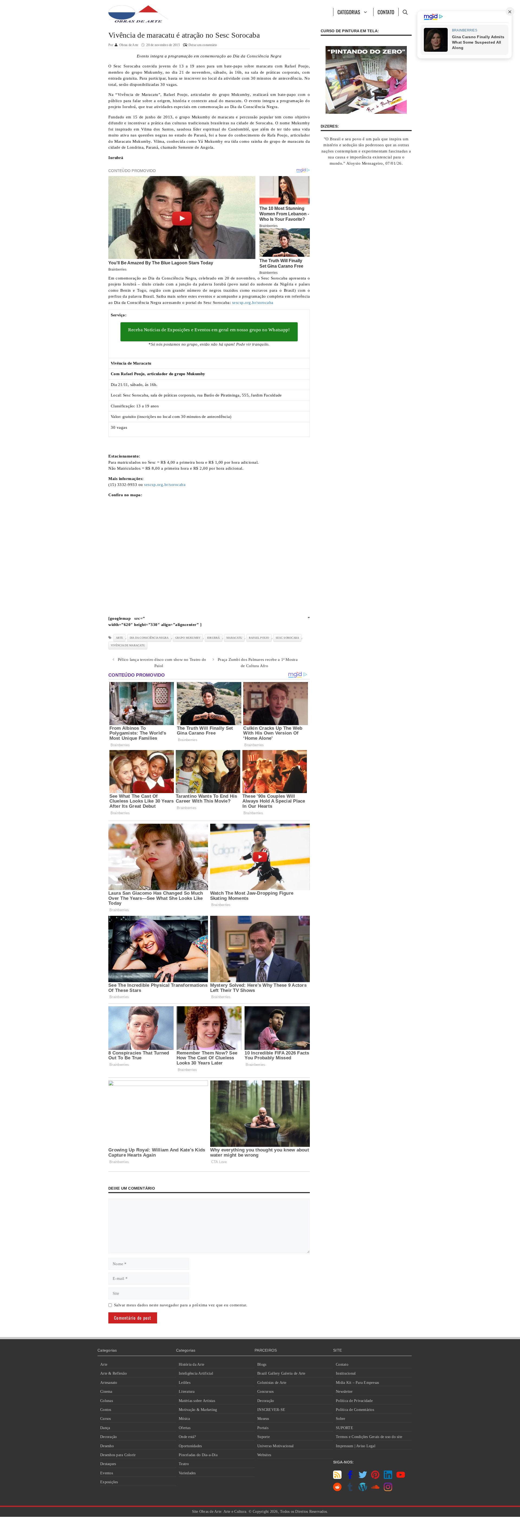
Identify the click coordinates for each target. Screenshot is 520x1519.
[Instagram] (388, 1490)
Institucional (346, 1373)
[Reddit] (337, 1490)
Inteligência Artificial (196, 1373)
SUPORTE (344, 1428)
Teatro (184, 1464)
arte (119, 637)
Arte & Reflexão (113, 1373)
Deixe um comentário (202, 45)
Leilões (184, 1383)
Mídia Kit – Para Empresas (357, 1383)
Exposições (109, 1482)
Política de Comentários (355, 1410)
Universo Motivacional (275, 1446)
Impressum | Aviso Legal (355, 1446)
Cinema (106, 1392)
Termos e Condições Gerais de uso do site (369, 1437)
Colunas (106, 1401)
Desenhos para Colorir (118, 1455)
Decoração (108, 1437)
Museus (263, 1419)
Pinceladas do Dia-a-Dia (198, 1455)
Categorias (348, 11)
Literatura (187, 1392)
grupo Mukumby (187, 637)
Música (184, 1419)
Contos (105, 1410)
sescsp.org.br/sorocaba (253, 302)
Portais (262, 1428)
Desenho (107, 1446)
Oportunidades (190, 1446)
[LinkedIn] (388, 1477)
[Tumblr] (350, 1490)
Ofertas (184, 1428)
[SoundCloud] (375, 1490)
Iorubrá (213, 637)
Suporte (263, 1437)
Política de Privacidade (354, 1401)
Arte (103, 1364)
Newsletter (344, 1392)
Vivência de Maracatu (128, 645)
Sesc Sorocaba (287, 637)
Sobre (340, 1419)
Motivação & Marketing (198, 1410)
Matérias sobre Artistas (197, 1401)
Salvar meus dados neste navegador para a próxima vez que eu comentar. (181, 1305)
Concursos (265, 1392)
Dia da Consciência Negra (149, 637)
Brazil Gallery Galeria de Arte (281, 1373)
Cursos (105, 1419)
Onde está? (187, 1437)
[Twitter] (363, 1477)
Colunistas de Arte (272, 1383)
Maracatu (234, 637)
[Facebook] (350, 1477)
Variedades (187, 1473)
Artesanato (108, 1383)
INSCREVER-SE (271, 1410)
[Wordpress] (363, 1490)
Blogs (261, 1364)
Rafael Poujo (259, 637)
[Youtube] (400, 1477)
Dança (105, 1428)
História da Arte (191, 1364)
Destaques (108, 1464)
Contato (386, 11)
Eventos (106, 1473)
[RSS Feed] (337, 1477)
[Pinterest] (375, 1477)
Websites (264, 1455)
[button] (405, 12)
